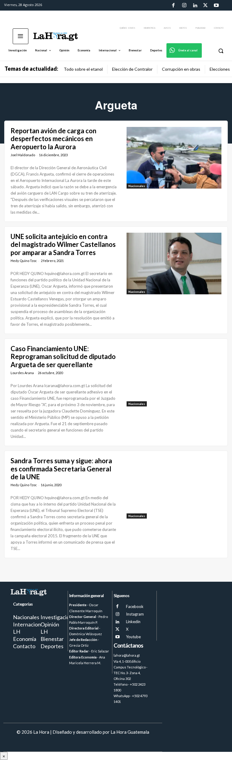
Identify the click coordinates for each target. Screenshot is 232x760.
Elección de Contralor (132, 69)
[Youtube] (216, 5)
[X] (117, 629)
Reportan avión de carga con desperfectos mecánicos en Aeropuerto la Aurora (53, 139)
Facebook (134, 606)
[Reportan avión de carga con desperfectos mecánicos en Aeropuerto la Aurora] (174, 158)
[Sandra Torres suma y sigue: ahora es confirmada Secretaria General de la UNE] (174, 488)
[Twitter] (205, 5)
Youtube (133, 636)
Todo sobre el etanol (83, 69)
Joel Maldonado (23, 155)
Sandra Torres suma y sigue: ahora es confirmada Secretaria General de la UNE (61, 469)
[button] (221, 51)
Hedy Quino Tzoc (24, 261)
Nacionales (136, 186)
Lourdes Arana (22, 373)
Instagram (135, 614)
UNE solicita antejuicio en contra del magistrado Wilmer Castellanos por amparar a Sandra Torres (63, 244)
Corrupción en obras (181, 69)
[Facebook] (173, 5)
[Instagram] (183, 5)
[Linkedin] (194, 5)
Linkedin (133, 621)
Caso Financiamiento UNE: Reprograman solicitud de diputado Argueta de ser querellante (63, 356)
